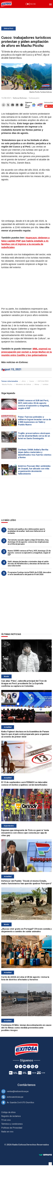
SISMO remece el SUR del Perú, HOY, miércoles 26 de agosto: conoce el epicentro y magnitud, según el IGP (33, 404)
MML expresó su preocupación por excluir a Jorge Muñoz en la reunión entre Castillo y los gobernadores (26, 351)
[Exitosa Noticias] (6, 4)
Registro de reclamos (11, 1116)
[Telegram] (21, 105)
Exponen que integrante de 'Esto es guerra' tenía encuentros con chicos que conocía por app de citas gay (25, 833)
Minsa (37, 384)
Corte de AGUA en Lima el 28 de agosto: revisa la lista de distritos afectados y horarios (25, 978)
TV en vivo (6, 1120)
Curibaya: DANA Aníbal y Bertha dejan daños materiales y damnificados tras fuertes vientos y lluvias (34, 453)
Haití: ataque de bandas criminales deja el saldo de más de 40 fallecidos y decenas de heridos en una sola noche (28, 563)
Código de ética (8, 1112)
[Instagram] (28, 1066)
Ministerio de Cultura (23, 384)
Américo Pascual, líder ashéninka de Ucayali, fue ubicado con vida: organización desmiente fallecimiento (34, 470)
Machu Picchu (7, 384)
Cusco (31, 381)
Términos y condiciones (12, 1124)
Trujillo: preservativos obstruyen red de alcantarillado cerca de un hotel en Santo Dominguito (34, 436)
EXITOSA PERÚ (43, 381)
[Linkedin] (17, 105)
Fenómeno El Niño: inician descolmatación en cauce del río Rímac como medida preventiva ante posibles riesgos (26, 1027)
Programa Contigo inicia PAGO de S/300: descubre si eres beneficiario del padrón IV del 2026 (29, 573)
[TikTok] (36, 1066)
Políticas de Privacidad (11, 1128)
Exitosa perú (34, 98)
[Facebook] (12, 105)
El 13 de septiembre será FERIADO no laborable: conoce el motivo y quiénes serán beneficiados (24, 783)
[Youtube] (24, 1066)
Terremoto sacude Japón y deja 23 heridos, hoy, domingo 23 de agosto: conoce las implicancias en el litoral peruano (28, 542)
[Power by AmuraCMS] (45, 1155)
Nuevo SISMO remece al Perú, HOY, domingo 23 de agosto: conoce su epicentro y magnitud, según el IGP (29, 553)
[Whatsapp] (3, 105)
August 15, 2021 (11, 369)
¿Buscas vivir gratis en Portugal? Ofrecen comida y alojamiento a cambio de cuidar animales (26, 930)
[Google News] (32, 1066)
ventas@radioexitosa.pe (18, 1091)
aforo (24, 381)
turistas (45, 384)
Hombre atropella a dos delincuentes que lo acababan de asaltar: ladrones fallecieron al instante (26, 531)
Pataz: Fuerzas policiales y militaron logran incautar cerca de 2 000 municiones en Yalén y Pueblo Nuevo (34, 421)
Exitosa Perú (8, 28)
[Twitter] (8, 105)
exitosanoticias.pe (15, 1097)
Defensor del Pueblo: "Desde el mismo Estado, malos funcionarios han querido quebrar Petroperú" (26, 882)
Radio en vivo (7, 1131)
